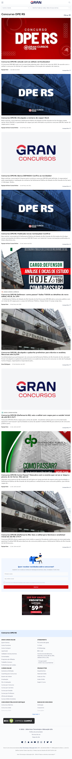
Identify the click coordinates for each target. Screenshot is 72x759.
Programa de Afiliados (8, 659)
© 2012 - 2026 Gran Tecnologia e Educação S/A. (36, 729)
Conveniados (5, 656)
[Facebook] (44, 742)
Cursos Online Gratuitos (8, 699)
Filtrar (66, 15)
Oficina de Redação (7, 696)
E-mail (41, 651)
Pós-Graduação (6, 682)
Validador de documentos (9, 653)
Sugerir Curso (41, 682)
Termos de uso (36, 734)
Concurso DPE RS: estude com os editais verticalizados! (25, 62)
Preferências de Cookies (8, 665)
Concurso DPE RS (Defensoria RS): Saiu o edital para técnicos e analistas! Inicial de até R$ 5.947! (33, 536)
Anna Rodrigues (5, 364)
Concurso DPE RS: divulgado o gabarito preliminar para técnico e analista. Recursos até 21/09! (33, 353)
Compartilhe (65, 70)
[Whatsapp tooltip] (41, 742)
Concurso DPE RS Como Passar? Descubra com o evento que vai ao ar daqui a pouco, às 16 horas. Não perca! (35, 476)
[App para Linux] (25, 742)
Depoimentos (41, 671)
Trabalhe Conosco (6, 662)
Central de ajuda (44, 642)
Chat (40, 645)
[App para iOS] (28, 742)
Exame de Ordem (6, 676)
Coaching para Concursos (9, 673)
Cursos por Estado (6, 690)
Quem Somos (5, 642)
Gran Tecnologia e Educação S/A (28, 747)
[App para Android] (32, 742)
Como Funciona (6, 645)
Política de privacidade (36, 732)
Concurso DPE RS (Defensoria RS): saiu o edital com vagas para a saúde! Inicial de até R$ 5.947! (35, 416)
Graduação (4, 679)
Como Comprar (6, 648)
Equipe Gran (4, 69)
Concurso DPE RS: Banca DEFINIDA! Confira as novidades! (26, 176)
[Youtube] (35, 742)
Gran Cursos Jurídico (11, 292)
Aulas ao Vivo (41, 676)
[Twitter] (48, 742)
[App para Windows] (22, 742)
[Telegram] (51, 742)
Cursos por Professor (7, 693)
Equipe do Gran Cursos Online (9, 127)
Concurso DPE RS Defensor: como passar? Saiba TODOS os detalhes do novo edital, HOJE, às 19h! (34, 295)
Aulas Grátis (41, 679)
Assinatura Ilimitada (7, 671)
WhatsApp (42, 648)
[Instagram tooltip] (38, 742)
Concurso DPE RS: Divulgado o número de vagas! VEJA (25, 118)
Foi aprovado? (45, 661)
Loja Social (4, 651)
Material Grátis (41, 673)
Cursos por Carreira (7, 687)
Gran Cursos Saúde (10, 412)
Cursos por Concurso (7, 685)
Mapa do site (36, 737)
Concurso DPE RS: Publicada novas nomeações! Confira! (25, 234)
